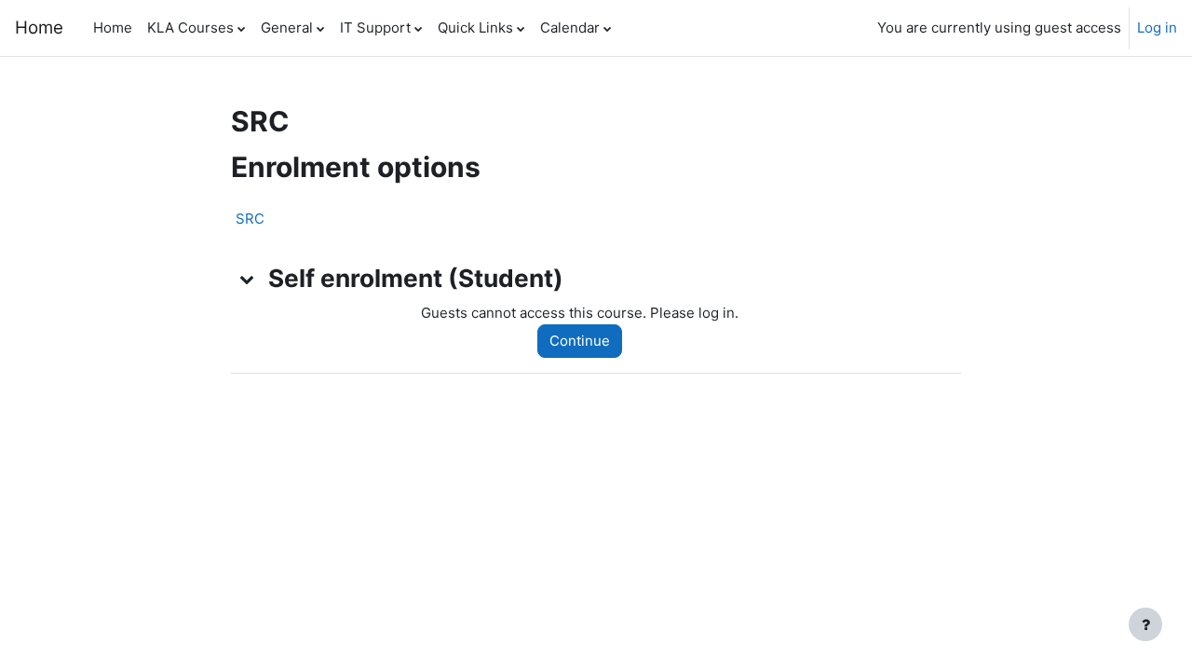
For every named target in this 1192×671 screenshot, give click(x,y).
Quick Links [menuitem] (475, 27)
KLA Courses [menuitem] (190, 27)
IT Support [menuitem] (375, 27)
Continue (579, 340)
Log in (1157, 27)
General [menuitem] (287, 27)
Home (39, 27)
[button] (247, 278)
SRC (250, 218)
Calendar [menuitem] (570, 27)
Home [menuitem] (112, 27)
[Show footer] (1145, 624)
